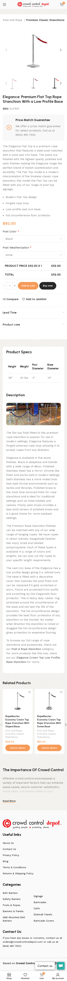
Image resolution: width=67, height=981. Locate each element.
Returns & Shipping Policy (18, 873)
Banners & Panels (13, 911)
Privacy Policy (11, 855)
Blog (5, 861)
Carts (37, 908)
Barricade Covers (44, 920)
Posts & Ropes (11, 905)
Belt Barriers (10, 892)
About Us (8, 843)
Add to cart (28, 285)
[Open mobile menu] (4, 4)
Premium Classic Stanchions (45, 20)
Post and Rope (13, 20)
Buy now (48, 285)
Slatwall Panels (43, 914)
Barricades (40, 902)
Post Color (11, 231)
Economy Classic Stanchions (14, 735)
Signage (38, 896)
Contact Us (9, 849)
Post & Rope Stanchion (26, 649)
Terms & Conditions (14, 867)
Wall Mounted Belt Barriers (14, 919)
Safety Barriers (12, 899)
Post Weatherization (17, 247)
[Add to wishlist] (29, 692)
